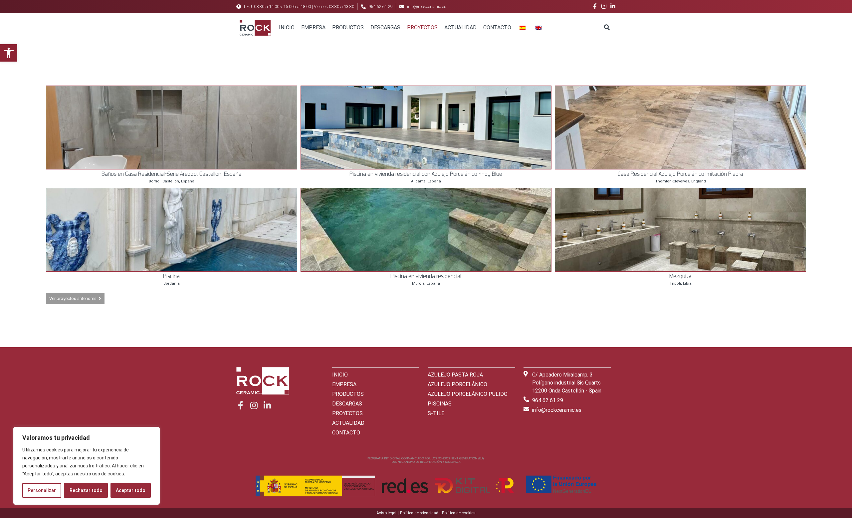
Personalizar (42, 490)
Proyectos (422, 27)
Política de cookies (459, 513)
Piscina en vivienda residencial (425, 275)
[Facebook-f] (595, 6)
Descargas (385, 27)
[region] (86, 466)
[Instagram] (604, 6)
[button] (8, 53)
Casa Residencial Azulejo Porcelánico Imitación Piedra (680, 173)
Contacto (497, 27)
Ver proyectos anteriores (73, 298)
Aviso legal (386, 513)
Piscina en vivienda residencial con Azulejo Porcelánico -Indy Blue (425, 173)
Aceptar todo (130, 490)
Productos (348, 27)
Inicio (287, 27)
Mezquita (680, 275)
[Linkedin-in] (613, 6)
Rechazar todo (86, 490)
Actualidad (460, 27)
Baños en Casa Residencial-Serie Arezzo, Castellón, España (172, 173)
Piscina (171, 275)
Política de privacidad (419, 513)
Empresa (313, 27)
